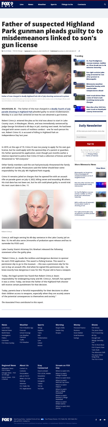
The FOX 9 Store (97, 359)
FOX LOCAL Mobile (44, 373)
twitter (100, 419)
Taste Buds (95, 350)
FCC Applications (25, 389)
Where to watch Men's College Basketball (61, 391)
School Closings (25, 333)
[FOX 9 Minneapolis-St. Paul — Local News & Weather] (9, 4)
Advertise (23, 384)
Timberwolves (42, 338)
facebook (96, 419)
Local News (6, 328)
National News (7, 330)
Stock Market (78, 333)
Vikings (40, 328)
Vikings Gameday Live (97, 341)
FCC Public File (25, 386)
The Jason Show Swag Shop (97, 356)
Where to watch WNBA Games (61, 403)
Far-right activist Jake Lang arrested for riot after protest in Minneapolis (84, 213)
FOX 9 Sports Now (98, 347)
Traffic (22, 340)
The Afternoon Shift (98, 352)
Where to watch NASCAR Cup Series (62, 381)
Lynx (39, 340)
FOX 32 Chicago (18, 51)
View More (100, 168)
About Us (24, 365)
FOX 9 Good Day (97, 333)
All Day (94, 335)
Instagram (41, 381)
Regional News (9, 365)
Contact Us (23, 368)
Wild (39, 335)
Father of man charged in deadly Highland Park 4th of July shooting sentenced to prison (35, 96)
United (40, 343)
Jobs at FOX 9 (24, 376)
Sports (41, 325)
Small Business (79, 335)
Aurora (40, 345)
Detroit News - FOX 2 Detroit (8, 378)
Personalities (24, 373)
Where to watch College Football (61, 374)
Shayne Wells (60, 328)
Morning (60, 325)
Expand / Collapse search (105, 4)
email (104, 419)
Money (77, 325)
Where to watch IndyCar (61, 386)
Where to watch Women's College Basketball (62, 397)
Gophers (40, 330)
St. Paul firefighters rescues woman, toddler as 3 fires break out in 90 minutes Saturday (84, 194)
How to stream (43, 371)
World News (6, 333)
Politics (4, 338)
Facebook (41, 378)
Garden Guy (60, 330)
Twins (40, 333)
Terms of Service (92, 156)
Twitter (40, 384)
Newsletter (41, 376)
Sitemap (22, 381)
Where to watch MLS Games (63, 407)
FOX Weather (24, 342)
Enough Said (96, 338)
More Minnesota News (85, 164)
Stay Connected (43, 366)
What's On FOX (25, 378)
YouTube (41, 389)
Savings (76, 338)
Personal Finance (79, 328)
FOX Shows (95, 328)
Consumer (5, 340)
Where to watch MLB (63, 378)
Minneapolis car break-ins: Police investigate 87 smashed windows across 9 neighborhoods (84, 175)
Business (77, 330)
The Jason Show (97, 330)
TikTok (40, 386)
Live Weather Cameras (24, 336)
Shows (95, 325)
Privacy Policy (93, 154)
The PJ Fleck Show (98, 345)
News (4, 325)
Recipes (58, 333)
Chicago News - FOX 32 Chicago (9, 374)
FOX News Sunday (8, 343)
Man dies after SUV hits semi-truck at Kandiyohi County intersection (96, 109)
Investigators (6, 335)
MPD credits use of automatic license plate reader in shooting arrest (84, 204)
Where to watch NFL (63, 371)
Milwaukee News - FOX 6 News (8, 369)
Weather (24, 325)
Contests (23, 371)
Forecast (23, 330)
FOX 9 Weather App (26, 328)
